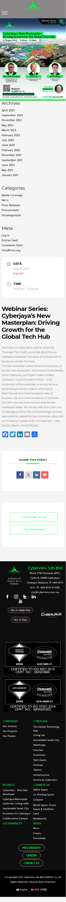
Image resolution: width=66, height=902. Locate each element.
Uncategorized (11, 215)
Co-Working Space (43, 794)
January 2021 (10, 175)
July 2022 (8, 140)
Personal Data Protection (42, 881)
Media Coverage (12, 195)
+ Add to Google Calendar (34, 517)
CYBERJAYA (40, 721)
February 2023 (11, 135)
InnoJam (38, 750)
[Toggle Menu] (5, 13)
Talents (37, 769)
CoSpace (38, 799)
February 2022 (11, 150)
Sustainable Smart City (46, 740)
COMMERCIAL (41, 785)
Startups (38, 765)
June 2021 (8, 165)
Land (36, 813)
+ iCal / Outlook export (33, 529)
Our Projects (10, 731)
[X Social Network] (28, 475)
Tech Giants (40, 760)
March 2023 (9, 130)
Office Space (40, 789)
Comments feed (12, 245)
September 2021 (12, 160)
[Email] (44, 475)
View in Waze (20, 619)
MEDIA (37, 823)
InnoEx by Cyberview (45, 779)
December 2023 (12, 120)
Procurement (10, 210)
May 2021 (7, 170)
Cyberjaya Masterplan (15, 799)
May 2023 (7, 125)
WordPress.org (11, 250)
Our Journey (10, 726)
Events (37, 833)
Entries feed (10, 240)
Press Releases (11, 205)
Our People (9, 736)
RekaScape (39, 745)
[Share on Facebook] (20, 475)
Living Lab (39, 735)
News (5, 200)
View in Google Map (20, 610)
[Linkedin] (36, 475)
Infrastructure (41, 775)
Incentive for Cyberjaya (16, 813)
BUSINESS (9, 785)
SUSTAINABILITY (12, 823)
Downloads (39, 838)
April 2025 (8, 110)
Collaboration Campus (15, 818)
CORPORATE (10, 721)
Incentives (39, 755)
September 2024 (12, 115)
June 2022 (8, 145)
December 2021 (12, 155)
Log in (6, 235)
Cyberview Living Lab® (16, 803)
